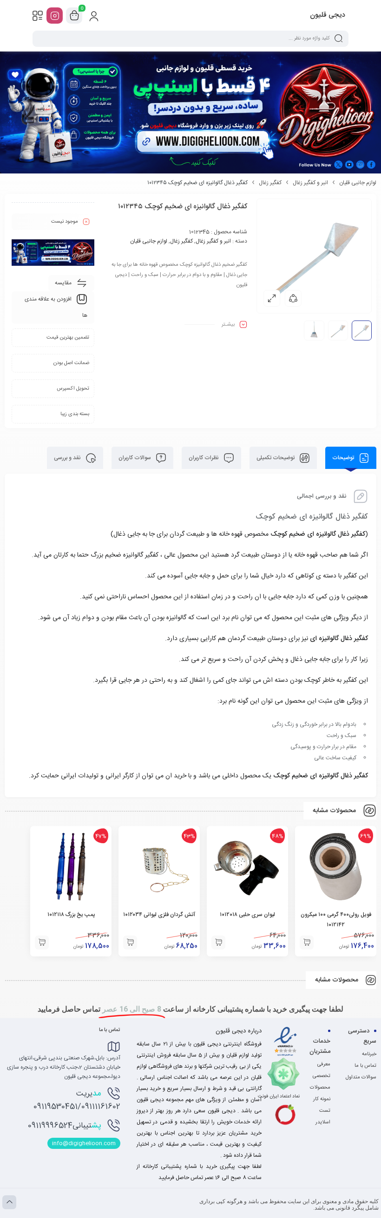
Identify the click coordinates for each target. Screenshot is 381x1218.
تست (324, 1111)
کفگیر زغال (270, 182)
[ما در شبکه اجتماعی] (54, 15)
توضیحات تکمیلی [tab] (276, 457)
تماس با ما (365, 1066)
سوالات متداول (361, 1077)
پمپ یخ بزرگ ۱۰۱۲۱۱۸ (71, 914)
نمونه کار (321, 1099)
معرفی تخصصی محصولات (320, 1076)
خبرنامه (369, 1054)
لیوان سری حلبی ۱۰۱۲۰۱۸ (247, 914)
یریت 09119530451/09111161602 (76, 1100)
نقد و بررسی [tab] (68, 457)
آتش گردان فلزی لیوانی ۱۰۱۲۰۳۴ (159, 914)
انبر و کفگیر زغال (310, 182)
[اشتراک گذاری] (293, 298)
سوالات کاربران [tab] (135, 457)
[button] (307, 942)
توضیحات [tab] (343, 457)
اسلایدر (322, 1122)
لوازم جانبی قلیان (357, 182)
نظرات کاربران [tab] (204, 457)
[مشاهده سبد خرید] (74, 16)
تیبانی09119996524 (64, 1125)
